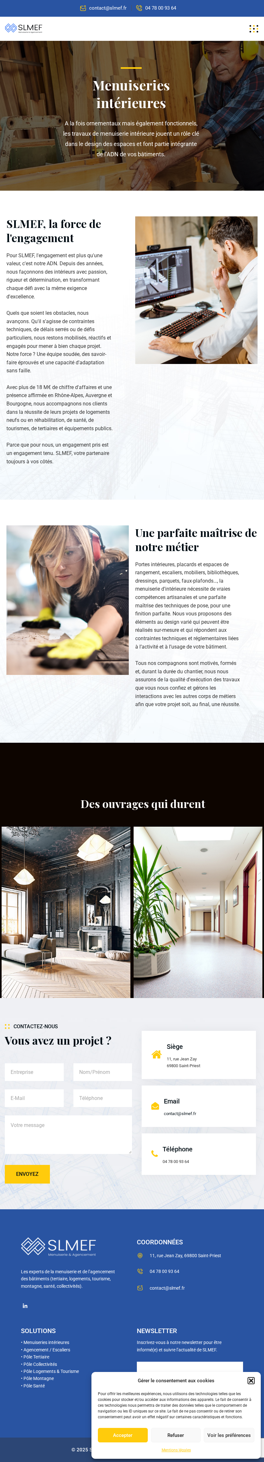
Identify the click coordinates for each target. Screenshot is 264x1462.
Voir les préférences (229, 1435)
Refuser (175, 1435)
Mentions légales (176, 1450)
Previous (18, 887)
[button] (251, 1380)
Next (246, 887)
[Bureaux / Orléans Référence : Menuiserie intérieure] (198, 912)
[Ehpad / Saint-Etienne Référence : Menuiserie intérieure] (66, 912)
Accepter (122, 1435)
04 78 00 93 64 (160, 8)
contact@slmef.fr (108, 8)
